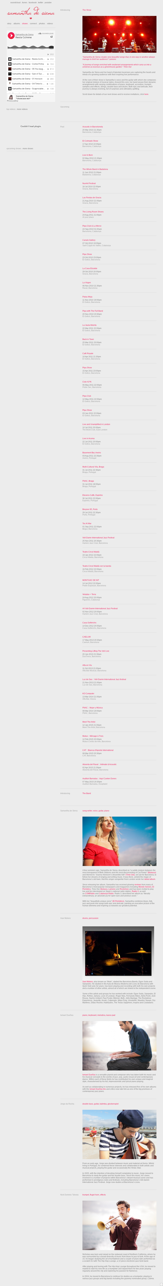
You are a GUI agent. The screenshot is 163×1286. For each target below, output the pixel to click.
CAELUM (86, 637)
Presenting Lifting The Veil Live (95, 651)
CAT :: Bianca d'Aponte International (97, 750)
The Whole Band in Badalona (95, 169)
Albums (17, 23)
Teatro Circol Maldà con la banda (96, 566)
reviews (138, 884)
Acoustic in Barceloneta (92, 127)
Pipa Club (86, 396)
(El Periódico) (118, 901)
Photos (42, 23)
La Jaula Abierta (89, 325)
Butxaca (103, 889)
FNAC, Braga (88, 481)
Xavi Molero (87, 981)
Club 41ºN (86, 382)
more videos (22, 109)
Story (10, 23)
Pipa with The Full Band (92, 311)
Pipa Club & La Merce (91, 226)
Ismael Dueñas (89, 1075)
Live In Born (87, 155)
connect (34, 23)
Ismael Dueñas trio (98, 1089)
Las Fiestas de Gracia (91, 197)
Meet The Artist (88, 722)
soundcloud (15, 2)
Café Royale (87, 353)
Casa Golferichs (89, 623)
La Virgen (86, 282)
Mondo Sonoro (144, 887)
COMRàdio (90, 893)
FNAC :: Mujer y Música (92, 708)
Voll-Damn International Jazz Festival (98, 538)
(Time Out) (130, 875)
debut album (149, 879)
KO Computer (88, 693)
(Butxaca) (151, 872)
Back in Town (88, 339)
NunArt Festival (89, 183)
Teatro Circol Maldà (90, 552)
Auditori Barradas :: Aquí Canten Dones (99, 778)
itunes (24, 2)
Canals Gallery (88, 240)
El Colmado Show (90, 141)
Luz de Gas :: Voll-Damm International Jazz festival (104, 679)
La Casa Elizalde (89, 268)
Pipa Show (87, 254)
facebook (33, 2)
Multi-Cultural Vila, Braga (93, 467)
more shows (28, 148)
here (146, 94)
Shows (25, 23)
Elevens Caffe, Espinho (92, 495)
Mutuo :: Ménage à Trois (92, 736)
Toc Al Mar (86, 523)
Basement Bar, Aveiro (91, 453)
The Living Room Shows (93, 212)
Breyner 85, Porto (90, 509)
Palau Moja (87, 297)
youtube (48, 2)
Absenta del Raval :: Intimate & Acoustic (99, 764)
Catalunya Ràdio (106, 893)
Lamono (112, 889)
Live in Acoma (88, 438)
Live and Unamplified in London (96, 424)
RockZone (124, 889)
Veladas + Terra (89, 594)
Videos (50, 23)
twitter (40, 2)
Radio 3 (135, 891)
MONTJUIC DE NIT (90, 580)
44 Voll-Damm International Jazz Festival (100, 608)
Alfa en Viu (87, 665)
